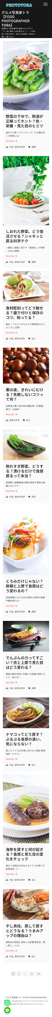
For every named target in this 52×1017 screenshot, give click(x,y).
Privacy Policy (37, 1004)
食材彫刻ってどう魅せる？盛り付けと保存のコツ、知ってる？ (24, 312)
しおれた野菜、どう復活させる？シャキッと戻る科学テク (24, 236)
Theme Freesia (29, 1001)
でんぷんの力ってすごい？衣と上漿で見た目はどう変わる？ (24, 662)
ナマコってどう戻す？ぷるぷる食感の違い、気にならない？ (24, 738)
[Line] (7, 1010)
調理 (34, 147)
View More (11, 140)
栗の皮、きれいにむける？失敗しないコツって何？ (24, 394)
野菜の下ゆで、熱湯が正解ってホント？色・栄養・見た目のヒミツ (24, 120)
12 (32, 973)
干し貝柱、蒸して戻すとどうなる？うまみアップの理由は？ (24, 930)
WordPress (41, 1001)
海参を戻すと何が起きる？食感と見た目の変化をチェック (24, 854)
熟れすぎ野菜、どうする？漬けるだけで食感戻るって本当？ (24, 470)
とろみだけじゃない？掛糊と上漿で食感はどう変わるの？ (24, 585)
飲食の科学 (20, 147)
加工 (34, 338)
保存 (34, 497)
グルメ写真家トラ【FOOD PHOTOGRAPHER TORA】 (15, 18)
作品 (11, 147)
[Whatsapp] (7, 1003)
